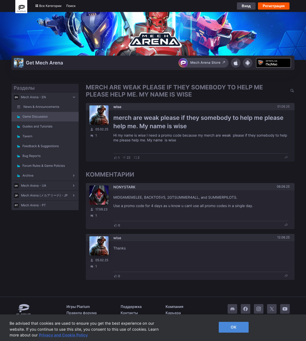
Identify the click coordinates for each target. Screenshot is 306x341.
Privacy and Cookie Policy (63, 335)
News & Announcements (41, 107)
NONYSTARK (124, 187)
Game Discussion (35, 117)
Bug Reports (31, 156)
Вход (246, 6)
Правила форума (81, 313)
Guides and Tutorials (37, 126)
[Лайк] (115, 157)
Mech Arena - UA (33, 186)
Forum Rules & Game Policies (43, 166)
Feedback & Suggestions (40, 146)
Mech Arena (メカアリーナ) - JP (44, 195)
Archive (27, 176)
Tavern (27, 136)
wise (117, 106)
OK (233, 327)
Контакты (129, 313)
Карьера (173, 313)
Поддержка (131, 306)
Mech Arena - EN (33, 97)
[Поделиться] (286, 157)
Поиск (71, 6)
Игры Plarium (78, 306)
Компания (174, 306)
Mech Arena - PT (33, 205)
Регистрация (274, 6)
